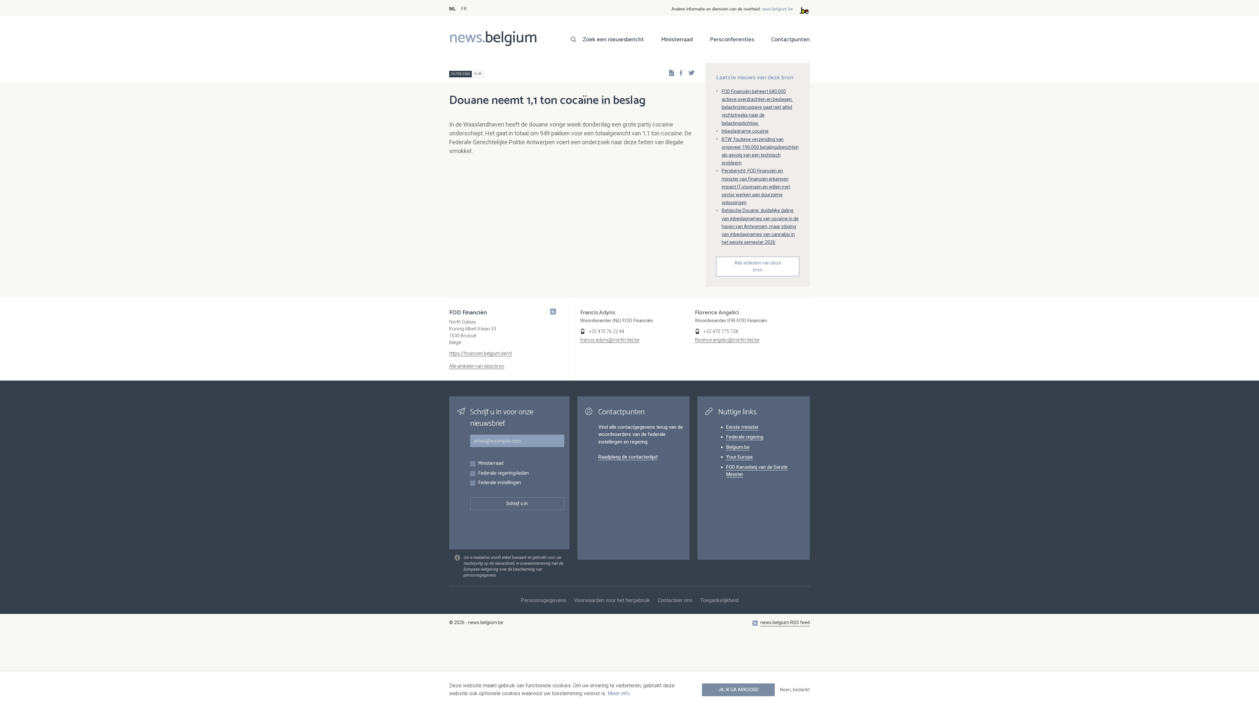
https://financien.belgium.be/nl (480, 353)
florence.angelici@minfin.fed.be (727, 340)
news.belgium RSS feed (785, 622)
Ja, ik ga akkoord (738, 689)
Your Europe (739, 457)
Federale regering (744, 437)
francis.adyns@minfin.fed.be (609, 340)
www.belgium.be (777, 9)
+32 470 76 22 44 (606, 331)
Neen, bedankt (795, 689)
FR (464, 9)
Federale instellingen (499, 483)
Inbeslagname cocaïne (745, 131)
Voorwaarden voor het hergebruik (612, 600)
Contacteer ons (675, 600)
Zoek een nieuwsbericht (613, 40)
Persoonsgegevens (543, 600)
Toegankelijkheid (719, 600)
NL (452, 9)
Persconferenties (732, 40)
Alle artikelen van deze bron (757, 266)
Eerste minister (742, 427)
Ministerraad (677, 40)
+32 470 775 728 (721, 331)
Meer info (619, 693)
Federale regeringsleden (503, 473)
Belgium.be (737, 447)
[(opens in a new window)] (679, 72)
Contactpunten (790, 40)
